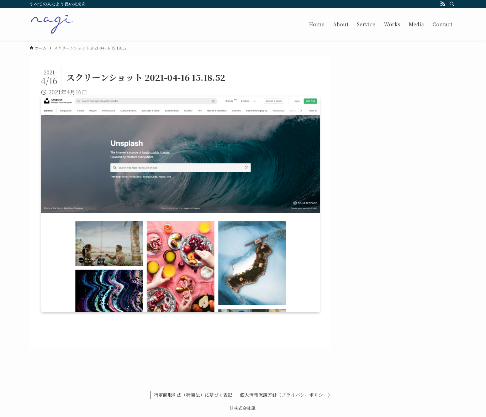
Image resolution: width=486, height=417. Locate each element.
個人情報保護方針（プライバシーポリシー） (286, 394)
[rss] (442, 4)
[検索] (451, 4)
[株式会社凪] (52, 24)
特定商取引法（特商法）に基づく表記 (193, 394)
